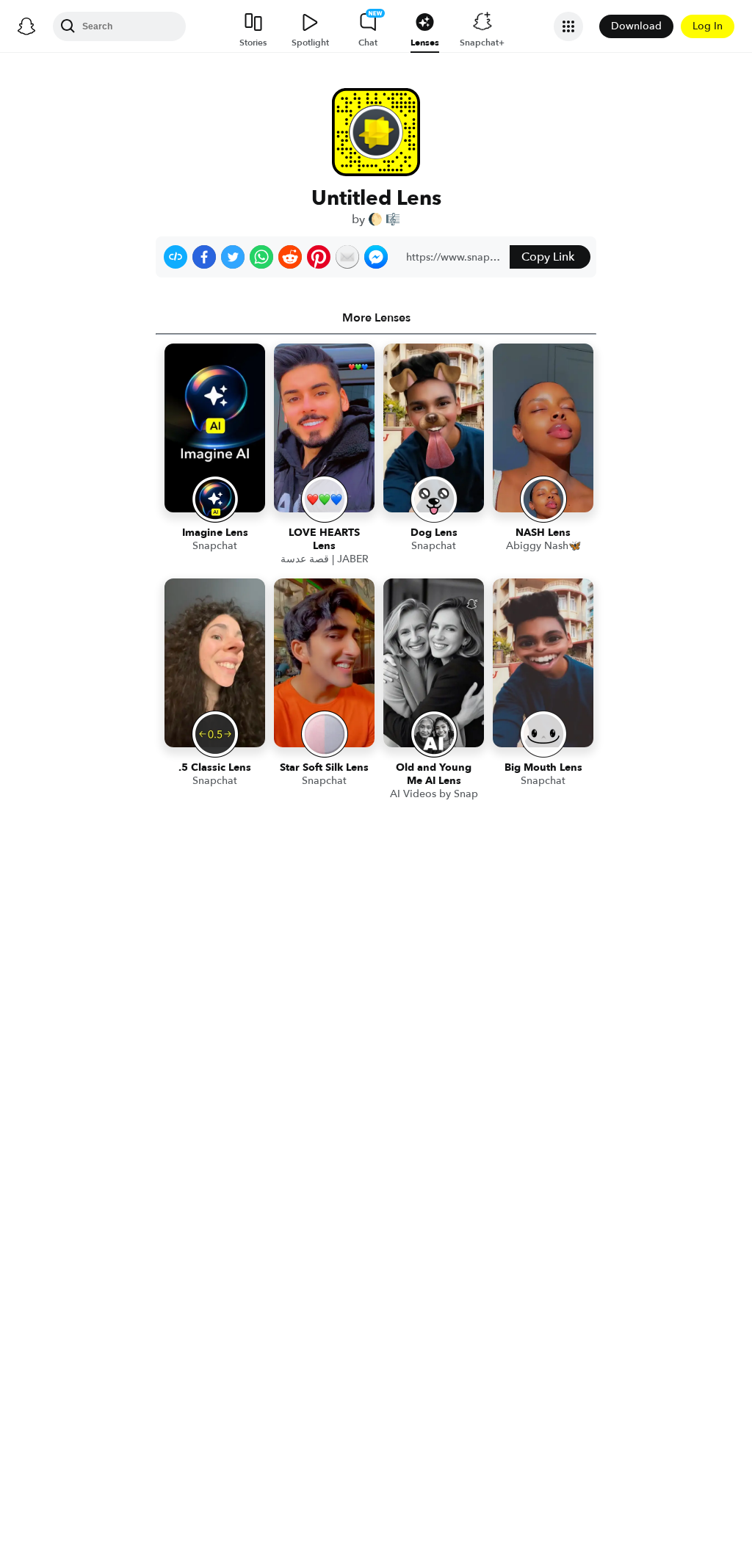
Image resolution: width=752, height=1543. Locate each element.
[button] (175, 257)
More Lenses (376, 318)
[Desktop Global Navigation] (26, 26)
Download (636, 26)
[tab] (376, 318)
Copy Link (547, 257)
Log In (708, 26)
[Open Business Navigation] (568, 26)
